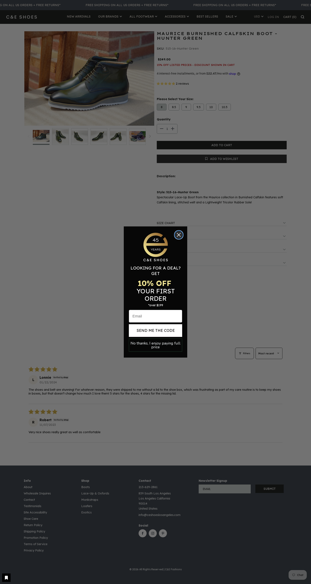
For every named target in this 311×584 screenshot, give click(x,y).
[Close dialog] (179, 235)
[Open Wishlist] (6, 577)
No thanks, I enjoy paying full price (155, 345)
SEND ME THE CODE (155, 330)
